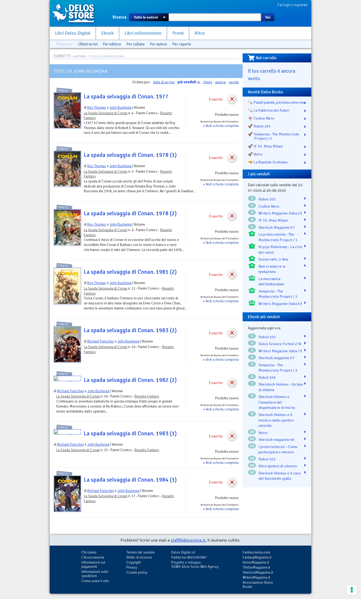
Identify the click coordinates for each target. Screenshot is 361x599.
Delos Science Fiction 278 (279, 343)
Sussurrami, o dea (273, 259)
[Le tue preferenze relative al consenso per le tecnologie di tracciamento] (352, 590)
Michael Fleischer (100, 341)
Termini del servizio (140, 552)
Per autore (158, 44)
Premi (178, 33)
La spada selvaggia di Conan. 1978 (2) (130, 213)
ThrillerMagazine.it (256, 567)
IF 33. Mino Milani (273, 220)
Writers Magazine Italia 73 (280, 351)
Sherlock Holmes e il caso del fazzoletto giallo (279, 476)
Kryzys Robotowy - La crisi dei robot (280, 249)
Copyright (133, 562)
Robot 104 (267, 377)
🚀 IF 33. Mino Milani (265, 146)
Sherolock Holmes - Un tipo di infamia (280, 387)
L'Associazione (92, 557)
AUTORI (79, 56)
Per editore (112, 44)
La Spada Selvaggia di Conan (105, 113)
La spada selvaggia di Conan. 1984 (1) (130, 479)
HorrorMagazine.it (256, 562)
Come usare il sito (95, 581)
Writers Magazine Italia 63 (280, 303)
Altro (200, 33)
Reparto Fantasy (147, 396)
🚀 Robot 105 (259, 126)
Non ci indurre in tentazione (271, 269)
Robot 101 (267, 459)
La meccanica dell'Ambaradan (271, 281)
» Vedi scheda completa (221, 126)
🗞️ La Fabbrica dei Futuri (268, 110)
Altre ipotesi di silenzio (277, 466)
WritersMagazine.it (256, 577)
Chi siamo (88, 552)
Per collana (135, 44)
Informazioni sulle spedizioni (94, 573)
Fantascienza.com (256, 552)
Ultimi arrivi (88, 44)
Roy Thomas (96, 107)
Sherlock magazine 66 (276, 439)
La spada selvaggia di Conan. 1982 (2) (130, 380)
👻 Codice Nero (261, 118)
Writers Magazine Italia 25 (280, 213)
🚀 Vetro (255, 154)
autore (220, 82)
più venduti (187, 82)
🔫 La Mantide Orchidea (268, 162)
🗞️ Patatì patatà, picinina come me (276, 102)
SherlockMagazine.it (258, 572)
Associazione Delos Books (258, 584)
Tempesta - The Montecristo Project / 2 (277, 294)
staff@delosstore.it (188, 540)
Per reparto (181, 44)
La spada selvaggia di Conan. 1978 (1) (130, 155)
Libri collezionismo (142, 33)
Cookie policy (136, 572)
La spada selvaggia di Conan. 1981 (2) (130, 271)
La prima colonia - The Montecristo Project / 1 (277, 237)
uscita (234, 82)
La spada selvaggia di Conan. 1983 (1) (130, 433)
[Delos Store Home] (76, 13)
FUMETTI (62, 56)
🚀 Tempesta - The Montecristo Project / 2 (273, 136)
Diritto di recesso (139, 557)
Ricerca (119, 17)
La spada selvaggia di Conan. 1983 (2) (130, 330)
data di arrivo (164, 82)
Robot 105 (267, 199)
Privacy (131, 567)
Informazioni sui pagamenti (93, 564)
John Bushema (120, 107)
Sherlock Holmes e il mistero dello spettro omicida (276, 420)
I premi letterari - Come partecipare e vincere (278, 449)
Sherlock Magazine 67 (276, 227)
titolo (207, 82)
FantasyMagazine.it (257, 557)
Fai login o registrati (292, 5)
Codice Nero (268, 206)
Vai (267, 17)
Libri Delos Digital (72, 33)
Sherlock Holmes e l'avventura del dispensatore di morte (276, 402)
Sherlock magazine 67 (276, 357)
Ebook (107, 33)
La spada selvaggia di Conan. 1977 (126, 96)
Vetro (262, 432)
